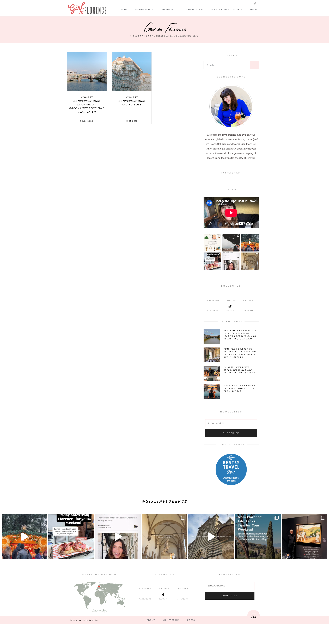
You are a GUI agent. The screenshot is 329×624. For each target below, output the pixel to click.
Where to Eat (195, 9)
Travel (254, 9)
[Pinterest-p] (249, 3)
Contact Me (171, 620)
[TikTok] (163, 594)
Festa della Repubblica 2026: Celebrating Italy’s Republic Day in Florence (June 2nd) (240, 334)
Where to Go (170, 9)
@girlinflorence (164, 501)
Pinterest (213, 310)
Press (191, 620)
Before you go (144, 9)
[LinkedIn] (248, 306)
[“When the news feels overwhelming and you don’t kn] (304, 536)
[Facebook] (213, 296)
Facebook (213, 300)
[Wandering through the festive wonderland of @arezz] (250, 242)
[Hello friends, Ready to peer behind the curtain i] (212, 261)
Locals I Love (220, 9)
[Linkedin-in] (260, 3)
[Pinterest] (213, 306)
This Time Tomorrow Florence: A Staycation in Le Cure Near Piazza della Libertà (240, 352)
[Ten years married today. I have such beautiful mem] (231, 242)
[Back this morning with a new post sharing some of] (258, 536)
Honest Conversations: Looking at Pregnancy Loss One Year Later (86, 104)
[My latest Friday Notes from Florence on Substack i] (250, 261)
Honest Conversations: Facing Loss (131, 101)
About (123, 9)
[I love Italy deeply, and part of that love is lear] (231, 261)
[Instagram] (244, 3)
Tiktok (230, 310)
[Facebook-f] (233, 3)
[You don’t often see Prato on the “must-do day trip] (211, 536)
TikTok (163, 599)
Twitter (231, 300)
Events (237, 9)
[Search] (254, 65)
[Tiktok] (230, 306)
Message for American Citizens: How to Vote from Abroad (240, 388)
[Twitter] (238, 3)
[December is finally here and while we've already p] (212, 242)
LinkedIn (248, 310)
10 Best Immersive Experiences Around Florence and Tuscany (239, 370)
